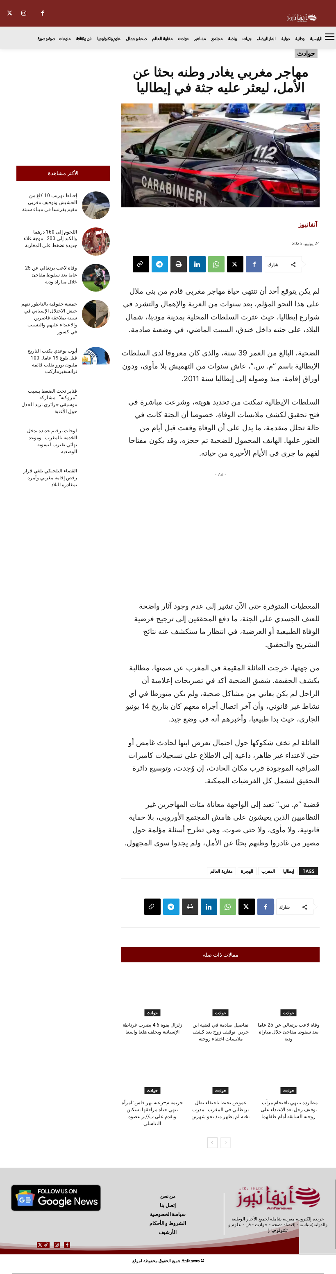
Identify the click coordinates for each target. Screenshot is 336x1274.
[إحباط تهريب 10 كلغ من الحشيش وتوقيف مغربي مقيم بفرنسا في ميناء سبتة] (96, 205)
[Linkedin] (197, 264)
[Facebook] (42, 13)
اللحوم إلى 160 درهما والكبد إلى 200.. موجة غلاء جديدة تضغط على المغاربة (50, 239)
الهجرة (247, 871)
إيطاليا (288, 871)
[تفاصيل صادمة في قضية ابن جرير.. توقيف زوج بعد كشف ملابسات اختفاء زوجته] (220, 994)
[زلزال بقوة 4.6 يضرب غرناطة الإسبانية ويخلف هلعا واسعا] (152, 994)
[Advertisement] (63, 105)
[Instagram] (24, 13)
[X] (9, 13)
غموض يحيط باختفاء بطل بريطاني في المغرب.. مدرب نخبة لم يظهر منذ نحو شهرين (220, 1109)
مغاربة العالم (221, 871)
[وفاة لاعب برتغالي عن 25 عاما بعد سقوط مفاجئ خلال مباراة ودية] (96, 278)
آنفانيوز (308, 224)
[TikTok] (46, 1245)
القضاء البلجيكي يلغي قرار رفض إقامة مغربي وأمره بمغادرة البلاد (50, 478)
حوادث (306, 53)
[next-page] (212, 1142)
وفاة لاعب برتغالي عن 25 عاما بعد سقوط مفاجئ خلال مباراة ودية (51, 275)
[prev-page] (225, 1142)
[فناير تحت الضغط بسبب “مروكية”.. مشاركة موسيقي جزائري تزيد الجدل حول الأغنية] (96, 400)
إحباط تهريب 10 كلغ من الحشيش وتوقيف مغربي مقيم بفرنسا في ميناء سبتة (49, 202)
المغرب (268, 871)
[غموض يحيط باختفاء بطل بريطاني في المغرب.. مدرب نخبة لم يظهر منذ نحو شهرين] (220, 1072)
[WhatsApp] (216, 264)
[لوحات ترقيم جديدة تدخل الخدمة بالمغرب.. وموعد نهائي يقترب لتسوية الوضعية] (96, 440)
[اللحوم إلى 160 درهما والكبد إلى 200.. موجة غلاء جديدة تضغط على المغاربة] (96, 241)
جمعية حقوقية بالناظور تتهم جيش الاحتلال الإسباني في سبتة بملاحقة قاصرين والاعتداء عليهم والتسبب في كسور (49, 317)
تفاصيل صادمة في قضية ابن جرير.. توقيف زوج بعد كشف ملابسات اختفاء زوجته (221, 1032)
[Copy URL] (141, 264)
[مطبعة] (178, 264)
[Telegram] (160, 264)
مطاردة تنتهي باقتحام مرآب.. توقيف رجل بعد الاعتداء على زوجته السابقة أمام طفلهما (288, 1109)
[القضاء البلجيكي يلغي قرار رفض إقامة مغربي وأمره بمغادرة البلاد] (96, 480)
